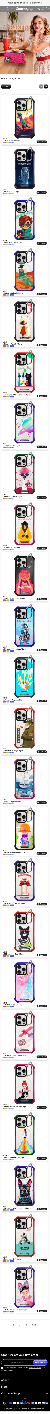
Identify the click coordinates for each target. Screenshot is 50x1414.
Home (4, 81)
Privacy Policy (21, 1387)
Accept (24, 1394)
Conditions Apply (27, 5)
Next (34, 1327)
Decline (24, 1400)
